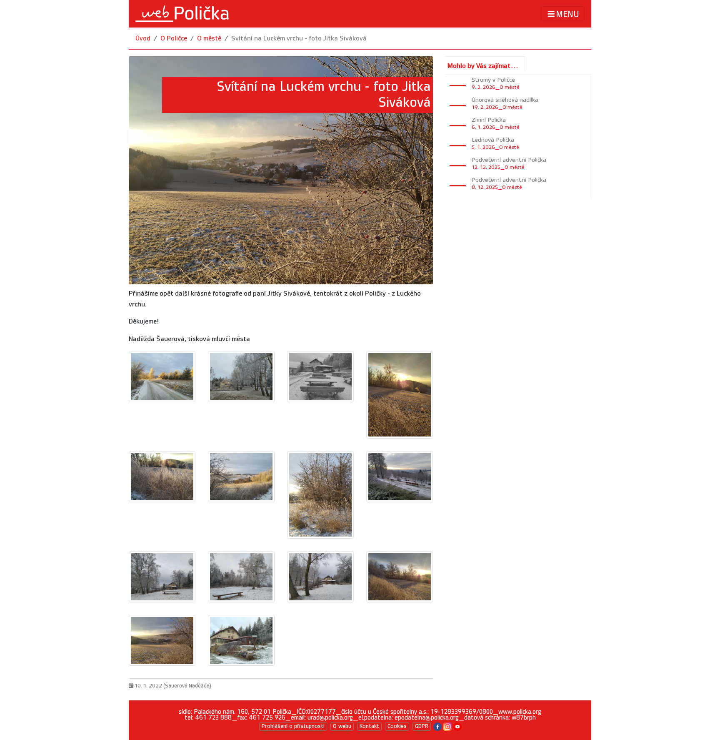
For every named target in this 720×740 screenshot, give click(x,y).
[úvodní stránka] (182, 13)
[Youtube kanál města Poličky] (457, 726)
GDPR (421, 726)
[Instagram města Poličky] (447, 726)
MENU (567, 14)
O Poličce (173, 39)
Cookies (397, 726)
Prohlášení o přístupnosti (293, 726)
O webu (342, 726)
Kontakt (369, 726)
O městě (209, 39)
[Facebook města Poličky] (437, 726)
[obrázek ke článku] (162, 377)
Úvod (142, 39)
